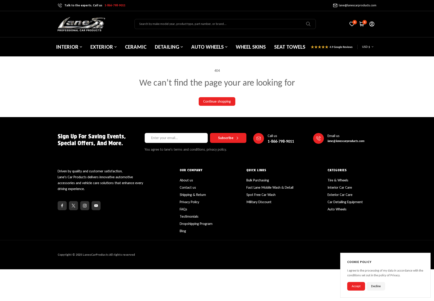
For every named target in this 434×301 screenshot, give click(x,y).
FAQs (183, 209)
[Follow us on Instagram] (84, 205)
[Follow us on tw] (73, 205)
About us (186, 180)
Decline (376, 286)
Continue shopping (217, 101)
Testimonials (189, 216)
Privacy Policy (189, 202)
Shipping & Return (193, 195)
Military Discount (258, 202)
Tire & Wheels (338, 180)
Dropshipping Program (196, 224)
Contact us (188, 187)
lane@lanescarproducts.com (357, 5)
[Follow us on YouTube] (96, 205)
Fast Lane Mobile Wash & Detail (269, 187)
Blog (183, 231)
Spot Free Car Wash (261, 195)
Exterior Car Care (340, 195)
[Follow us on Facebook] (62, 205)
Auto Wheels (337, 209)
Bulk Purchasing (257, 180)
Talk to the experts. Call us (94, 5)
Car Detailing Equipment (345, 202)
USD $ (366, 47)
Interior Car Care (340, 187)
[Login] (372, 24)
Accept (356, 286)
